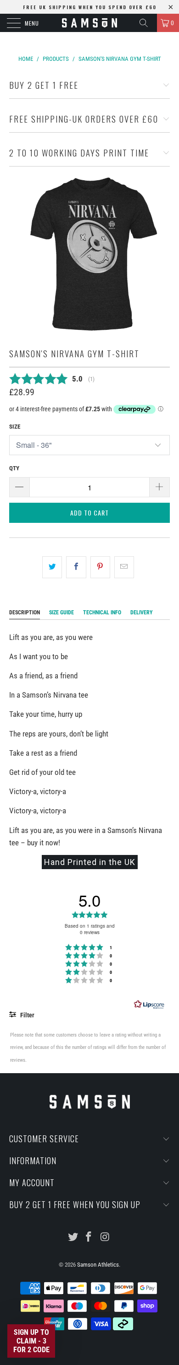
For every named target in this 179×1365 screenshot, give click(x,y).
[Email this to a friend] (124, 567)
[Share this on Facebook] (76, 567)
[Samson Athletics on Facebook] (89, 1237)
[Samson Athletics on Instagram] (105, 1237)
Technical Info (102, 612)
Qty (14, 468)
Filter (26, 1015)
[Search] (147, 23)
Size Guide (61, 612)
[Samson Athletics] (89, 23)
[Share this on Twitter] (52, 567)
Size (14, 426)
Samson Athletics (98, 1264)
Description (24, 612)
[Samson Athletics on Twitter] (73, 1237)
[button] (31, 1341)
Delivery (141, 612)
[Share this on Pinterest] (100, 567)
